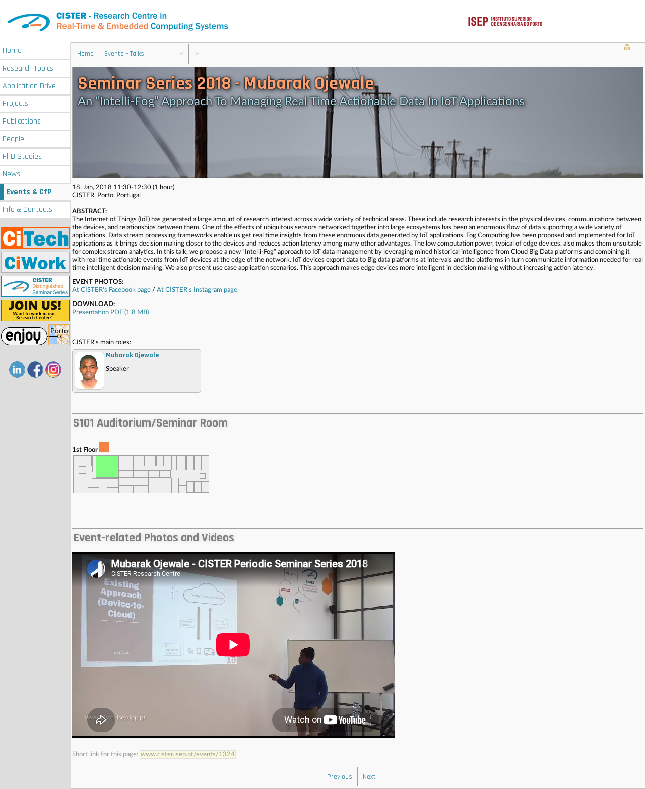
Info (27, 209)
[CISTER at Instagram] (53, 369)
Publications (22, 121)
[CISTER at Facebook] (35, 369)
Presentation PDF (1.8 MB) (111, 312)
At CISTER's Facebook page (111, 290)
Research (28, 68)
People (13, 139)
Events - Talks (124, 53)
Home (12, 50)
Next (369, 776)
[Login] (627, 48)
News (11, 174)
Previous (339, 776)
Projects (15, 103)
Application (29, 86)
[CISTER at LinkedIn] (17, 369)
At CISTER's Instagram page (197, 290)
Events (29, 192)
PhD (22, 156)
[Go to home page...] (322, 21)
